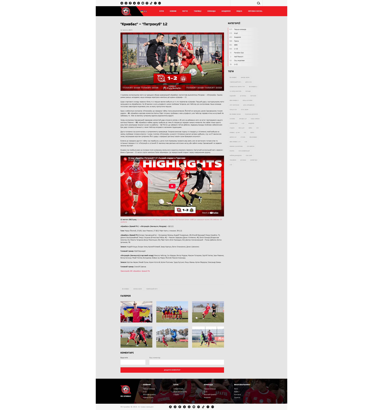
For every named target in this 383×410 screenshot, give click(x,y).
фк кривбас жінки (235, 114)
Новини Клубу (148, 398)
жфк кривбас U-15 (235, 141)
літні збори (244, 109)
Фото (236, 389)
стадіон (232, 128)
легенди (248, 91)
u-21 (231, 164)
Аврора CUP (233, 137)
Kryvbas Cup (243, 119)
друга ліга (248, 82)
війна (250, 128)
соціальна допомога (251, 114)
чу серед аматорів (235, 91)
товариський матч (152, 289)
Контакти (237, 395)
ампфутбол (253, 160)
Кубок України (255, 119)
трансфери (233, 160)
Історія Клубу (178, 389)
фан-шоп (241, 128)
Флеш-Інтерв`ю (247, 100)
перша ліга (233, 109)
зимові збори (137, 289)
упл (245, 132)
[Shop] (159, 3)
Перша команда (149, 389)
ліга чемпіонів (234, 105)
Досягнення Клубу (180, 392)
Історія (243, 137)
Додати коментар (172, 370)
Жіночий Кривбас (149, 395)
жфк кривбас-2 (234, 100)
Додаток (237, 398)
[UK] (141, 11)
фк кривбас (125, 289)
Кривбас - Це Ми (235, 132)
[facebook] (130, 3)
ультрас (232, 151)
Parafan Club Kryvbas (236, 146)
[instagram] (138, 3)
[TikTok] (151, 3)
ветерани (243, 160)
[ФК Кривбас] (125, 11)
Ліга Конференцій (244, 151)
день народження (248, 105)
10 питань (243, 96)
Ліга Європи (250, 146)
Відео (236, 392)
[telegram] (134, 3)
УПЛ (257, 128)
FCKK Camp (249, 155)
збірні (252, 132)
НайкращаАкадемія (236, 155)
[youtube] (142, 3)
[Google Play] (126, 3)
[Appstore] (121, 3)
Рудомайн (233, 96)
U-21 (145, 392)
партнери (253, 96)
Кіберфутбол (233, 123)
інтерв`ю (232, 119)
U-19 (243, 123)
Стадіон (176, 395)
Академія (251, 123)
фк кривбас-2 (253, 86)
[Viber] (147, 3)
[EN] (145, 11)
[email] (155, 3)
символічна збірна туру (237, 86)
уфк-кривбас (253, 137)
